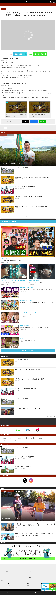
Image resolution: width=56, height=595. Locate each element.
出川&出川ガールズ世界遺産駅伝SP (25, 388)
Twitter (25, 480)
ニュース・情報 (32, 567)
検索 (28, 585)
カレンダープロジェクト (39, 438)
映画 (30, 571)
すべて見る (27, 216)
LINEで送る (42, 121)
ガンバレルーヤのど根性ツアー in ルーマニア (28, 408)
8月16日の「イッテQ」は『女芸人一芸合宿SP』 (29, 369)
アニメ (30, 574)
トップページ (9, 585)
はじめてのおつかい (22, 438)
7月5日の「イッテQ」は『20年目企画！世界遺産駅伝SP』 (32, 379)
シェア (35, 121)
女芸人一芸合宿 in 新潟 (22, 398)
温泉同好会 (30, 438)
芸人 (5, 128)
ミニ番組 (2, 577)
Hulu (38, 54)
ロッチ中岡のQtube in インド (23, 359)
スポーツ (2, 574)
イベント (30, 577)
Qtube (15, 438)
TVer (18, 54)
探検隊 (10, 438)
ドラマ (2, 567)
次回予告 (4, 9)
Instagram (31, 480)
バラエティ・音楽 (4, 571)
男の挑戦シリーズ (18, 440)
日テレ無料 (38, 430)
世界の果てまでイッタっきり (7, 440)
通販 (2, 580)
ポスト (26, 121)
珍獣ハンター (4, 438)
